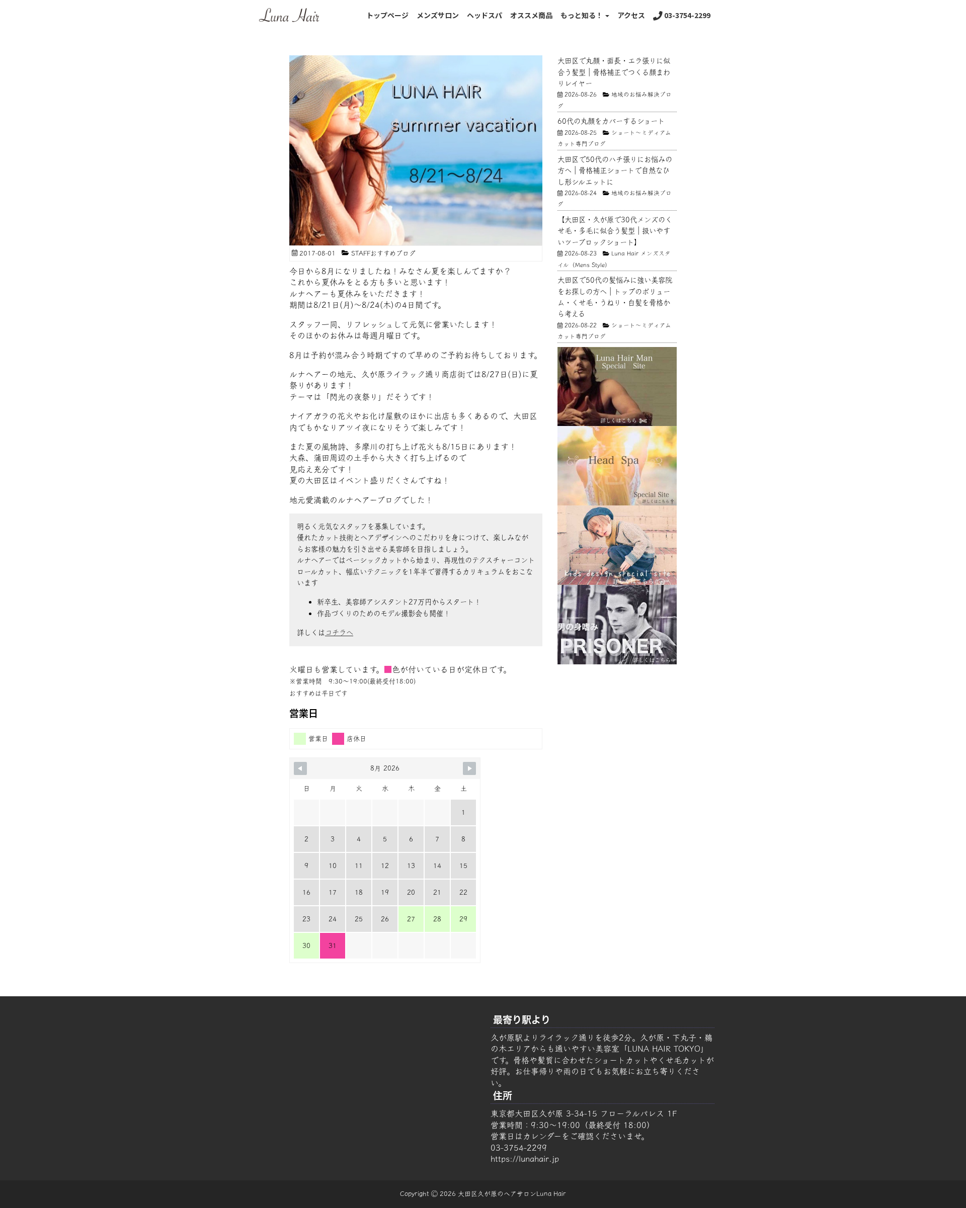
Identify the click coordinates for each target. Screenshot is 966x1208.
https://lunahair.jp (525, 1158)
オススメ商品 (531, 15)
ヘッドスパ (484, 15)
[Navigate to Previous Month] (300, 768)
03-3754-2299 (686, 15)
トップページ (387, 15)
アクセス (631, 15)
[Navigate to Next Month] (469, 768)
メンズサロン (438, 15)
